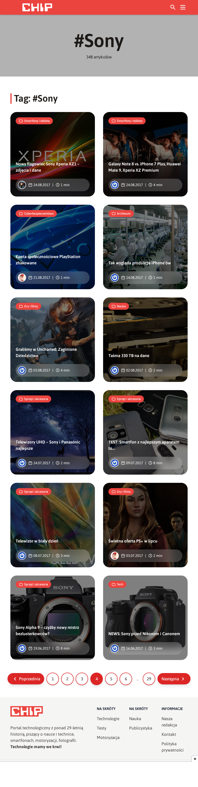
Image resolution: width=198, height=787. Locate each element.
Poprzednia (29, 678)
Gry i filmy (31, 306)
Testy (101, 728)
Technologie (108, 718)
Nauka (121, 306)
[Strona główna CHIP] (37, 7)
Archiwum (124, 213)
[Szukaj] (173, 7)
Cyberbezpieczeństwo (39, 213)
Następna (170, 678)
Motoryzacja (108, 737)
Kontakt (169, 734)
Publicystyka (140, 728)
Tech (120, 584)
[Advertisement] (99, 775)
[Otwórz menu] (183, 7)
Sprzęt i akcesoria (36, 399)
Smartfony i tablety (37, 121)
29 (149, 678)
